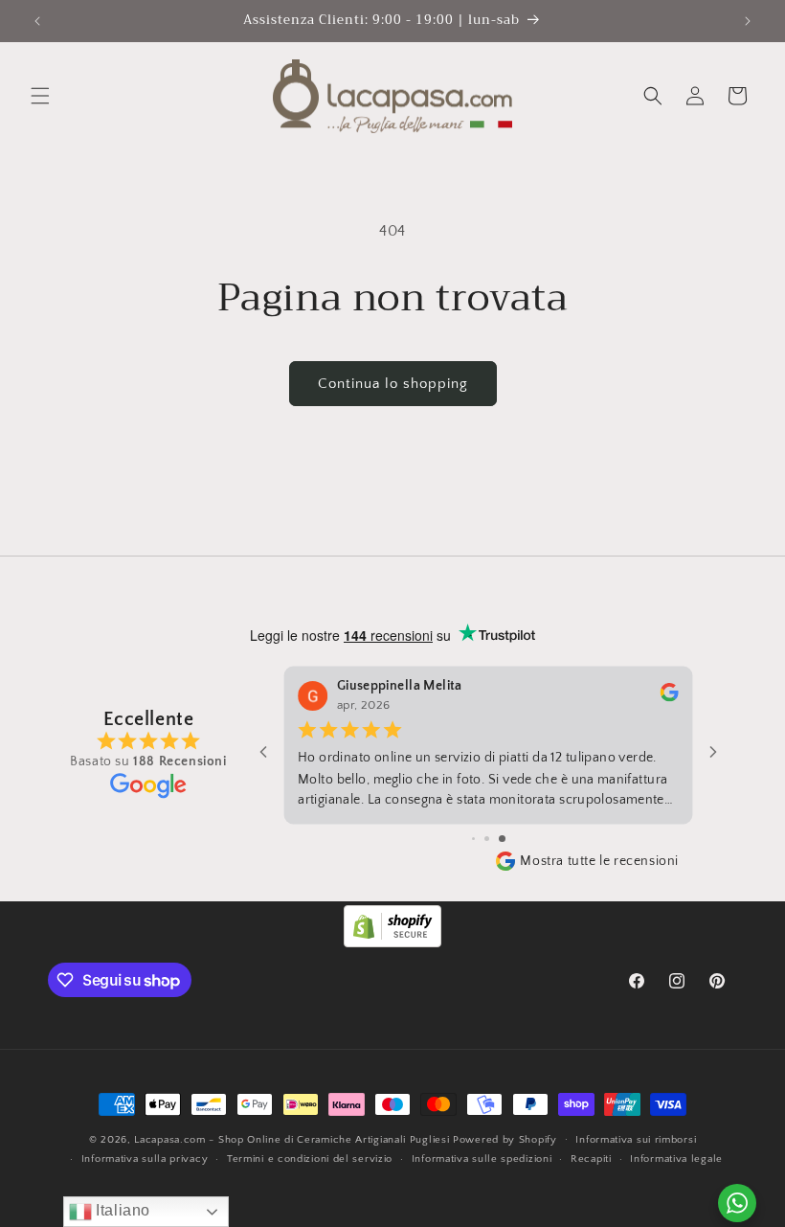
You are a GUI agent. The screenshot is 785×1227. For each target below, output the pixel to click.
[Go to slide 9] (486, 838)
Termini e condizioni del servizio (309, 1159)
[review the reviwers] (669, 698)
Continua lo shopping (393, 383)
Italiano (121, 1210)
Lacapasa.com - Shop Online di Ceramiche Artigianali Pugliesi (291, 1140)
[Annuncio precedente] (37, 21)
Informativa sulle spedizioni (482, 1159)
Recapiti (591, 1159)
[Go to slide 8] (473, 838)
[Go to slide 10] (502, 838)
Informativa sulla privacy (145, 1159)
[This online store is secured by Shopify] (392, 942)
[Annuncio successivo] (748, 21)
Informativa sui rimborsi (635, 1140)
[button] (40, 96)
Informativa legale (676, 1159)
